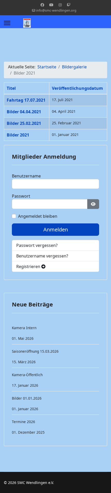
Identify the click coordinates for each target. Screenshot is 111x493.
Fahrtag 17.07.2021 (26, 100)
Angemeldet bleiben (37, 216)
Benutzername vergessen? (42, 256)
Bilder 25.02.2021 (24, 123)
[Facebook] (42, 4)
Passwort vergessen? (37, 245)
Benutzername (26, 176)
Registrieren (28, 266)
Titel (11, 88)
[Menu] (7, 23)
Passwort (21, 196)
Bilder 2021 (18, 135)
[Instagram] (60, 4)
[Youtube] (51, 4)
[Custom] (68, 4)
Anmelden (55, 229)
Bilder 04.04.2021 (24, 112)
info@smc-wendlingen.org (56, 10)
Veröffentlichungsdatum (77, 88)
